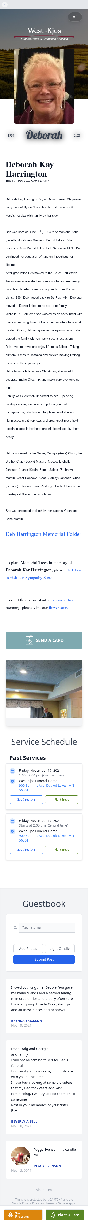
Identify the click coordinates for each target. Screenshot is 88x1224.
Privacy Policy (31, 1203)
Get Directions (26, 799)
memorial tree (62, 600)
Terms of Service (57, 1203)
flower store (59, 607)
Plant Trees (61, 799)
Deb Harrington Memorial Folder (43, 534)
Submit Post (44, 959)
